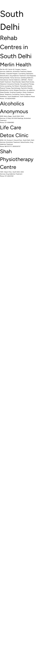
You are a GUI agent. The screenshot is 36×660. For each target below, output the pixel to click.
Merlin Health (15, 64)
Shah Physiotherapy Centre (16, 159)
